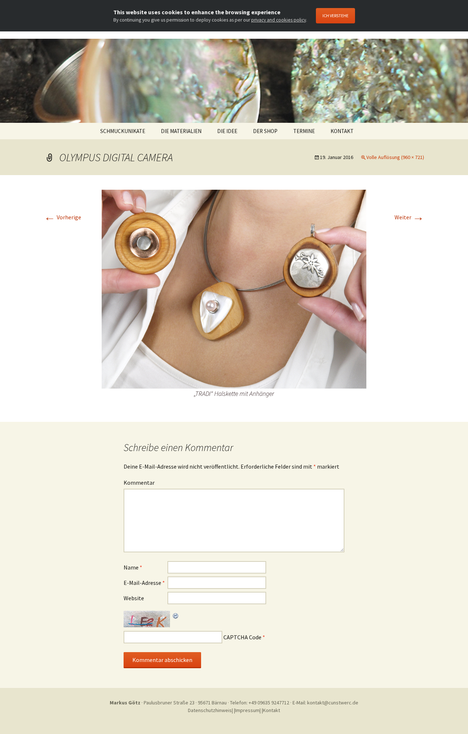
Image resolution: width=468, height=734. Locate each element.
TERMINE (304, 131)
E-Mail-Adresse (144, 582)
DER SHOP (265, 131)
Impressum (247, 710)
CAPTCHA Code (242, 637)
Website (134, 598)
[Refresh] (176, 615)
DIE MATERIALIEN (181, 131)
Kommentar (139, 482)
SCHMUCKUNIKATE (122, 131)
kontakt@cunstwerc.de (332, 702)
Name (133, 567)
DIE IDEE (227, 131)
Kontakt (271, 710)
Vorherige (62, 217)
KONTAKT (342, 131)
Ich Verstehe (335, 15)
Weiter (409, 217)
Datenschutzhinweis (210, 710)
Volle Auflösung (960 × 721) (395, 157)
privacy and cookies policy (278, 20)
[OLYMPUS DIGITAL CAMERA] (234, 288)
